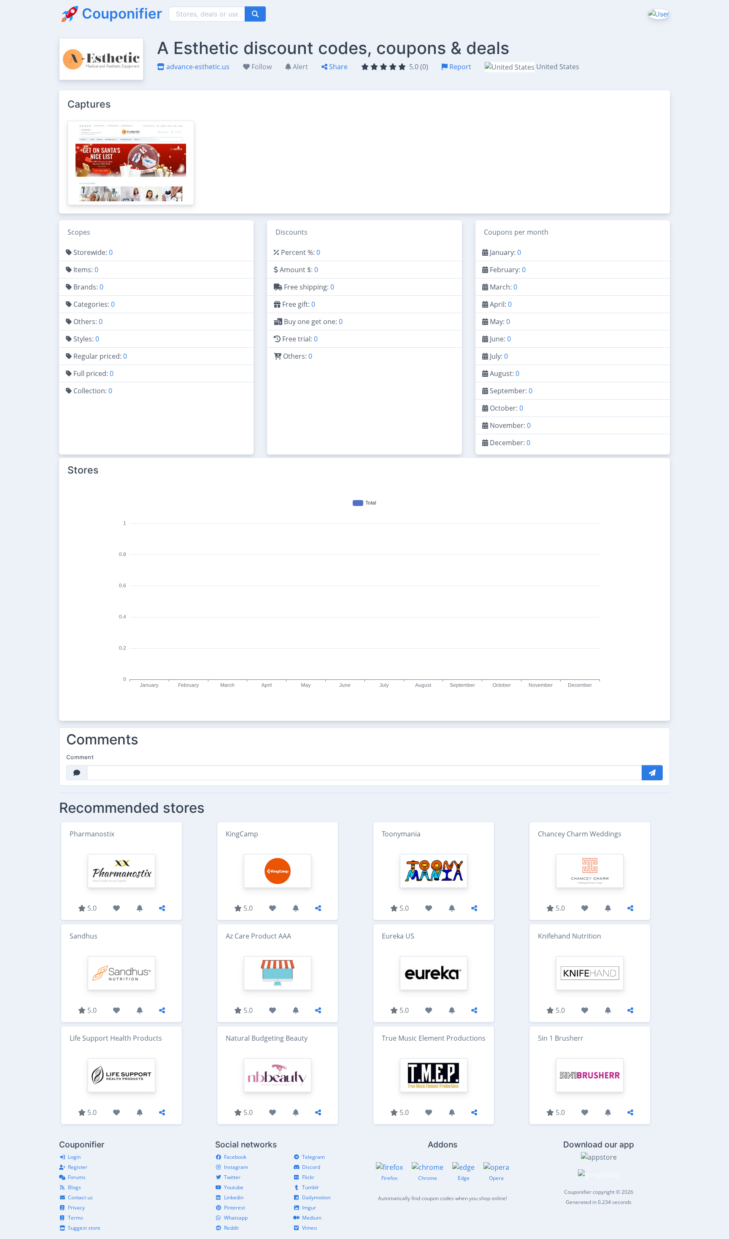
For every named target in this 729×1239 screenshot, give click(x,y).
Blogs (74, 1187)
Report (459, 66)
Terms (75, 1217)
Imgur (309, 1207)
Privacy (76, 1207)
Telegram (313, 1157)
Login (74, 1157)
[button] (658, 13)
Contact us (80, 1197)
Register (77, 1167)
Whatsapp (236, 1217)
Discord (311, 1167)
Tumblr (310, 1187)
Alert (299, 66)
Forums (77, 1177)
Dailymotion (316, 1197)
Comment (80, 757)
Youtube (233, 1187)
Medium (311, 1217)
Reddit (231, 1227)
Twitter (232, 1177)
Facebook (235, 1157)
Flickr (308, 1177)
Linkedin (233, 1197)
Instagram (236, 1167)
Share (337, 66)
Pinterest (234, 1207)
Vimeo (309, 1227)
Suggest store (84, 1227)
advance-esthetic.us (197, 66)
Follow (261, 66)
